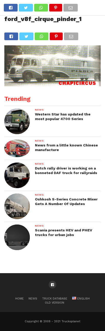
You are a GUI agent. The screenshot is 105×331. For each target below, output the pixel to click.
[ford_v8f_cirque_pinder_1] (52, 85)
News (33, 298)
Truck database (54, 298)
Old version (54, 302)
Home (19, 298)
